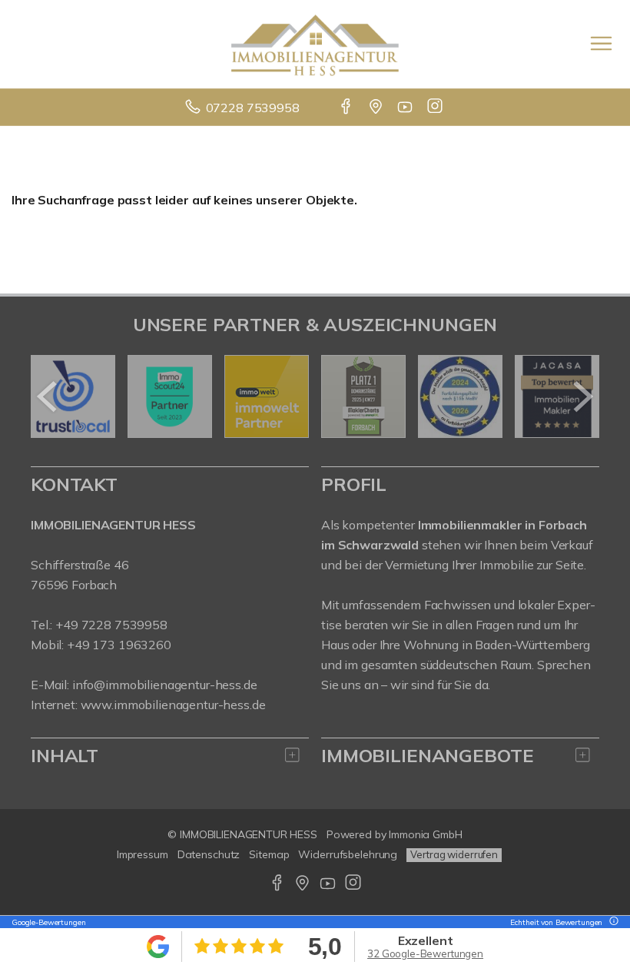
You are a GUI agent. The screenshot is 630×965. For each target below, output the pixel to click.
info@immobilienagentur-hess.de (164, 684)
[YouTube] (406, 107)
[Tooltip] (611, 922)
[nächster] (582, 396)
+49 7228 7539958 (111, 624)
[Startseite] (315, 43)
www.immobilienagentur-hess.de (173, 704)
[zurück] (48, 396)
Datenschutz (208, 854)
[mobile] (601, 43)
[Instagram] (436, 107)
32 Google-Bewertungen (425, 953)
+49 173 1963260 (119, 644)
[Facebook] (347, 107)
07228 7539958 (253, 107)
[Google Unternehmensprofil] (377, 107)
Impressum (142, 854)
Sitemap (269, 854)
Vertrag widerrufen (454, 854)
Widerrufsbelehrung (347, 854)
